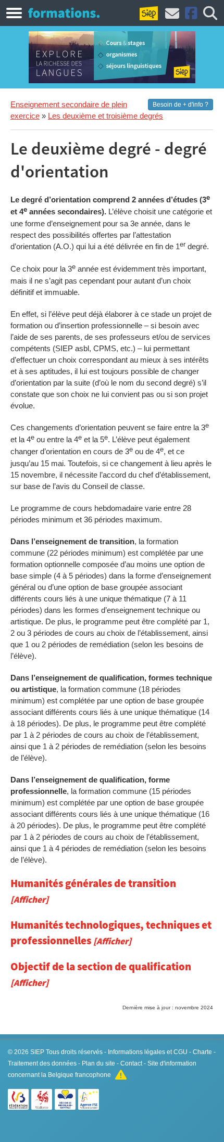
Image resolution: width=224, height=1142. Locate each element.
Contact (131, 1063)
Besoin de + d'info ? (180, 104)
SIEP (37, 1052)
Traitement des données (42, 1063)
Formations (64, 12)
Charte (202, 1052)
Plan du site (98, 1063)
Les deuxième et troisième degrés (105, 115)
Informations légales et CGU (148, 1052)
